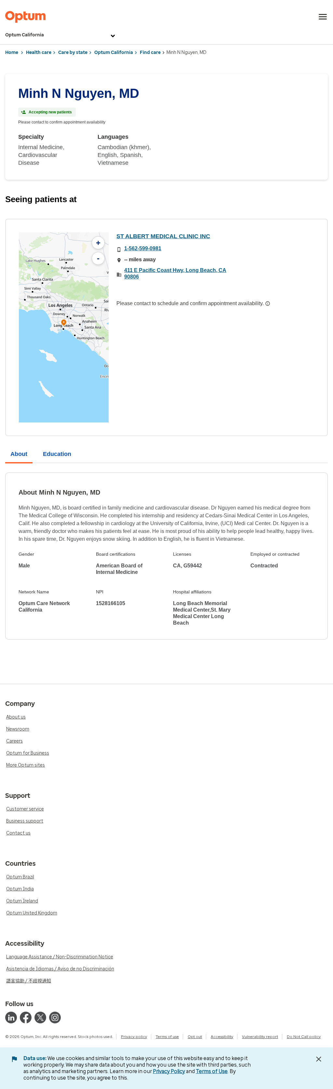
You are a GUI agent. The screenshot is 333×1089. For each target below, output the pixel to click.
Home (11, 52)
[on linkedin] (11, 1017)
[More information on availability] (267, 303)
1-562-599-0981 (142, 248)
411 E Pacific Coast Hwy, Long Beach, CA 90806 (175, 273)
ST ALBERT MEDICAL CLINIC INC (163, 236)
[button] (64, 323)
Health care (38, 52)
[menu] (323, 17)
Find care (150, 52)
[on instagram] (55, 1017)
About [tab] (18, 454)
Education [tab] (57, 454)
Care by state (72, 52)
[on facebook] (26, 1017)
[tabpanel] (166, 556)
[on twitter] (40, 1017)
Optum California (24, 35)
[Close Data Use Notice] (319, 1059)
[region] (64, 327)
